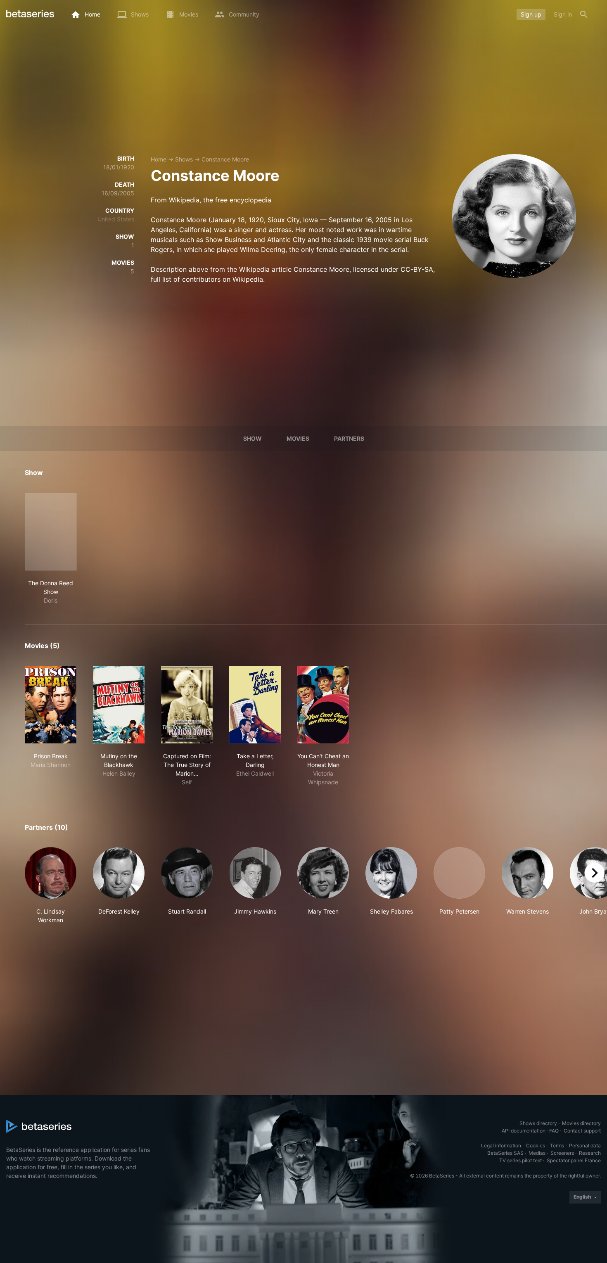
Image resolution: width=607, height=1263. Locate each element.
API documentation (523, 1131)
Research (590, 1153)
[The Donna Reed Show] (50, 531)
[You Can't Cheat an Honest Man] (323, 704)
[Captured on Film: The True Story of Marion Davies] (187, 704)
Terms (557, 1145)
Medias (537, 1153)
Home (158, 159)
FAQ (554, 1131)
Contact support (582, 1131)
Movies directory (581, 1123)
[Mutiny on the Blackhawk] (119, 704)
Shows (184, 159)
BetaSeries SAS (505, 1153)
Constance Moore (225, 159)
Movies (298, 438)
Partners (349, 438)
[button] (50, 885)
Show (252, 438)
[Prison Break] (50, 704)
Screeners (562, 1153)
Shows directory (538, 1123)
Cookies (535, 1145)
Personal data (585, 1145)
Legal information (501, 1145)
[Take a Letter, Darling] (255, 704)
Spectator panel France (574, 1160)
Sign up (531, 14)
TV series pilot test (520, 1160)
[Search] (584, 14)
